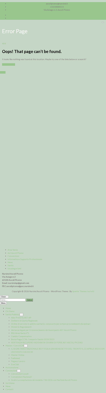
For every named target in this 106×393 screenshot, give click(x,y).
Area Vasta (13, 250)
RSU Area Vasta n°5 (20, 333)
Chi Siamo (10, 311)
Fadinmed (15, 358)
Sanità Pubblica (13, 314)
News (10, 262)
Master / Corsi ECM (15, 345)
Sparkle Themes (79, 291)
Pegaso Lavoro (18, 361)
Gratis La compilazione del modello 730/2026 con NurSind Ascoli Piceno (44, 380)
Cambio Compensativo (21, 336)
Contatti (9, 389)
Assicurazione (12, 367)
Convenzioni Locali (19, 374)
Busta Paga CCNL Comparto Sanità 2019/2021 (33, 339)
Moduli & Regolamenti (21, 327)
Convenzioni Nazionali (21, 377)
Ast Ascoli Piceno (16, 253)
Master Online (17, 355)
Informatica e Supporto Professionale (25, 259)
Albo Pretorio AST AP (21, 317)
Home (8, 308)
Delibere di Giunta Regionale (24, 320)
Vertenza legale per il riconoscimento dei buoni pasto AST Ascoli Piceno (43, 330)
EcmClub (15, 364)
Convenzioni (13, 256)
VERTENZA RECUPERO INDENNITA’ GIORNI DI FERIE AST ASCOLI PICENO (47, 342)
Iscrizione (10, 383)
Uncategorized (14, 268)
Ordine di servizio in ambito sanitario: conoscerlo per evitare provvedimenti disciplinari (50, 324)
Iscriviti (90, 291)
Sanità (10, 265)
